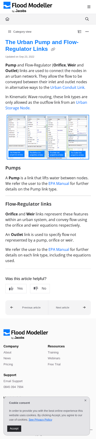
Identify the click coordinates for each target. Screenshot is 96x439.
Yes (20, 288)
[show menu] (89, 7)
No (44, 288)
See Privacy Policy (40, 419)
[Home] (27, 7)
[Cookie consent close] (85, 401)
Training (53, 352)
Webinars (54, 358)
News (7, 358)
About (7, 352)
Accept (14, 428)
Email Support (13, 381)
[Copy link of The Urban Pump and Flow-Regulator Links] (53, 49)
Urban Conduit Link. (67, 87)
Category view (22, 31)
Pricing (8, 364)
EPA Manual (58, 183)
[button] (26, 307)
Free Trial (54, 364)
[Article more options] (87, 31)
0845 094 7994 (13, 387)
